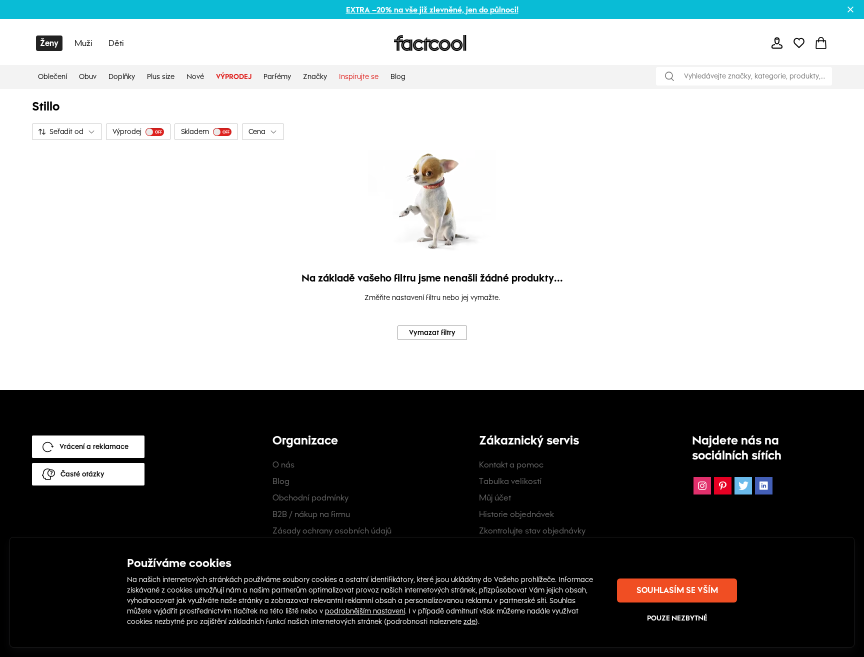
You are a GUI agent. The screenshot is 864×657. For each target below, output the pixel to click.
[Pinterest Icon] (722, 486)
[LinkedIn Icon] (764, 486)
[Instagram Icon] (702, 486)
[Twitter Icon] (743, 486)
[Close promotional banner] (850, 9)
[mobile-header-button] (777, 43)
